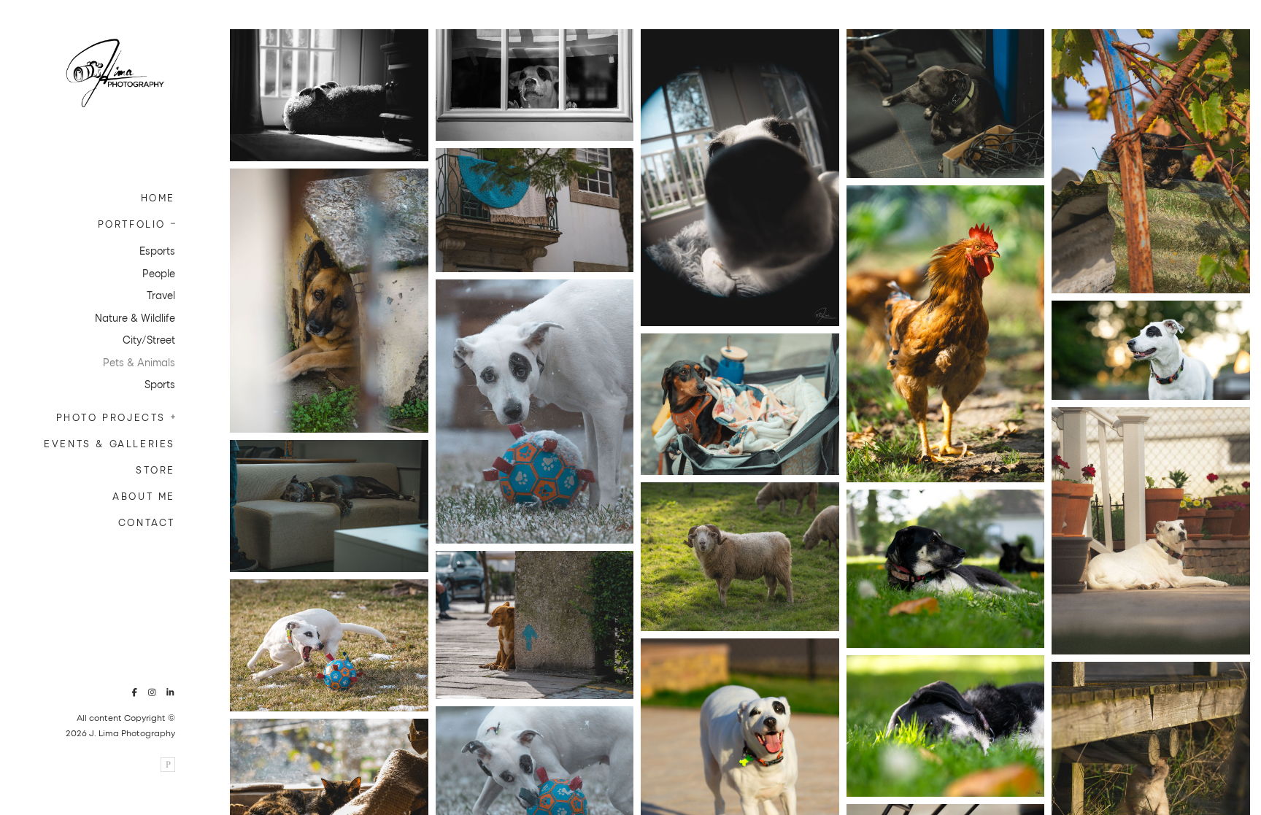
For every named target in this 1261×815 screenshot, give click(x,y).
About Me (143, 496)
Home (158, 197)
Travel (161, 295)
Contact (146, 522)
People (158, 273)
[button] (168, 222)
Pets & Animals (139, 362)
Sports (159, 384)
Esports (157, 251)
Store (155, 469)
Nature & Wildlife (135, 318)
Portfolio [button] (132, 223)
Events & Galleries (109, 443)
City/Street (149, 340)
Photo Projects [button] (111, 417)
